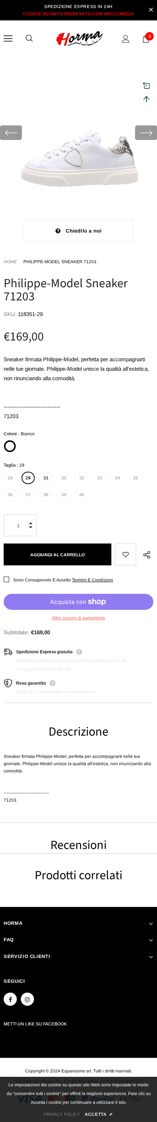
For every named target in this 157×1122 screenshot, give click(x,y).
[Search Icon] (36, 38)
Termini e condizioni (92, 580)
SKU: (10, 314)
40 (81, 494)
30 (63, 477)
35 (135, 477)
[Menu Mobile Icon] (8, 38)
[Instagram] (27, 999)
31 (46, 477)
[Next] (146, 132)
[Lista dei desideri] (125, 554)
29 (28, 477)
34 (117, 477)
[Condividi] (144, 554)
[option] (78, 133)
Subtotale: (16, 632)
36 (10, 494)
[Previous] (11, 132)
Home (10, 261)
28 (10, 477)
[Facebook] (10, 999)
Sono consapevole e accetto (42, 580)
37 (28, 494)
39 (63, 494)
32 (81, 477)
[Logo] (79, 38)
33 (99, 477)
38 (46, 494)
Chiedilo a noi (84, 231)
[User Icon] (126, 39)
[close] (150, 10)
